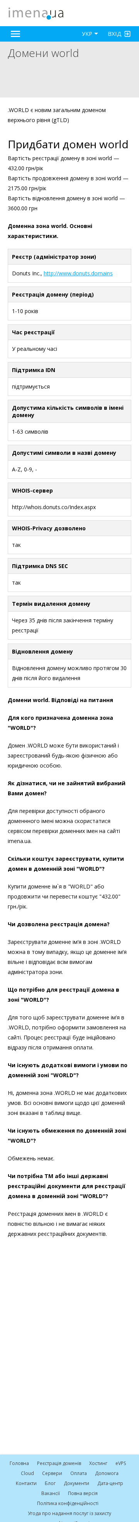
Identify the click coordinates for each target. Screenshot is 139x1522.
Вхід (115, 33)
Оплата (78, 1473)
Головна (19, 1463)
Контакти (26, 1483)
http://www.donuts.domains (78, 273)
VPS (120, 1463)
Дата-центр (110, 1483)
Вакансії (50, 1493)
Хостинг (98, 1463)
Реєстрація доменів (59, 1463)
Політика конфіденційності (67, 1503)
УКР (87, 33)
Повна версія (83, 1493)
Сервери (52, 1473)
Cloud (27, 1473)
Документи (76, 1483)
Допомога (107, 1473)
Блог (50, 1483)
